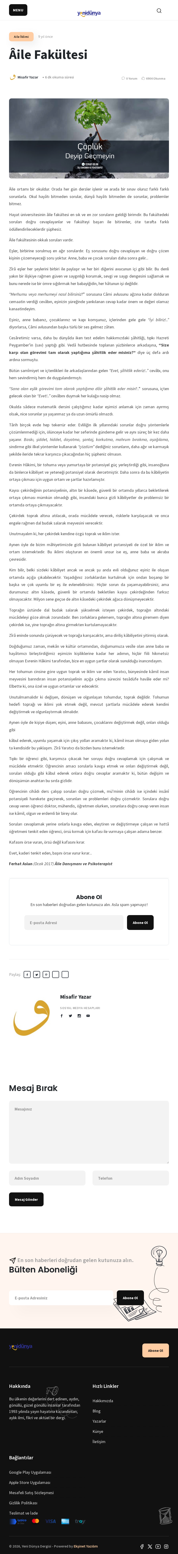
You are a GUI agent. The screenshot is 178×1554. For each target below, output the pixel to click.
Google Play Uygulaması (30, 1472)
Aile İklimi (21, 37)
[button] (18, 10)
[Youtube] (158, 1546)
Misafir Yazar (75, 996)
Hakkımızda (102, 1400)
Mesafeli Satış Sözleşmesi (31, 1492)
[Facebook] (142, 1546)
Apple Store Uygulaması (29, 1482)
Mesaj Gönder (26, 1199)
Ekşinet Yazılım (86, 1546)
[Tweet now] (150, 1546)
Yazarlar (99, 1421)
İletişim (98, 1441)
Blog (96, 1411)
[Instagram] (166, 1546)
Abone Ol (140, 922)
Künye (97, 1431)
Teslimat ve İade (23, 1513)
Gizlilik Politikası (23, 1502)
